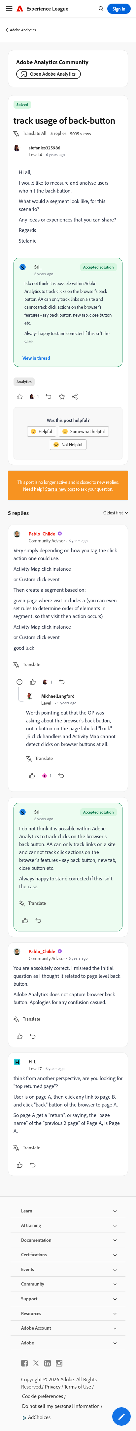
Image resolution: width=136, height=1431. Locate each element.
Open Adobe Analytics (53, 74)
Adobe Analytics (23, 29)
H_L (32, 1061)
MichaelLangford (58, 696)
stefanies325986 (44, 147)
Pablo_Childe (42, 533)
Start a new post (60, 489)
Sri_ (38, 267)
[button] (35, 133)
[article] (68, 608)
